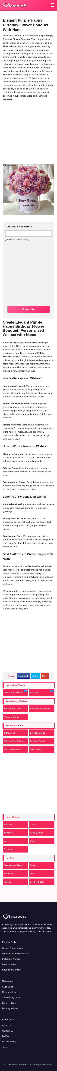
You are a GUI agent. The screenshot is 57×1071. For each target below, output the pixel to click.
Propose (7, 849)
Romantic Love (9, 992)
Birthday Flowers (11, 749)
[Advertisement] (28, 131)
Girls (32, 873)
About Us (6, 1025)
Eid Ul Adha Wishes (13, 692)
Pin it (44, 676)
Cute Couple (8, 986)
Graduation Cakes (12, 865)
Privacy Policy (9, 1041)
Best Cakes (35, 749)
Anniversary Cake (12, 708)
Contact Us (7, 1031)
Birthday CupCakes (13, 741)
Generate (28, 309)
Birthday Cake (9, 1003)
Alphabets (8, 832)
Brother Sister (37, 882)
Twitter (35, 676)
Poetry (33, 841)
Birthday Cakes (37, 733)
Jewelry (7, 882)
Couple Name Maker (12, 948)
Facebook (23, 676)
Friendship (8, 873)
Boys (32, 865)
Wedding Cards (11, 717)
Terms (5, 1047)
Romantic (8, 824)
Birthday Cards (37, 741)
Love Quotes (36, 832)
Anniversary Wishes (40, 708)
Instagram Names (11, 959)
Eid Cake (34, 692)
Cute (32, 824)
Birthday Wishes (10, 1008)
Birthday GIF (9, 733)
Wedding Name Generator (15, 953)
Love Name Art (9, 964)
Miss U (6, 841)
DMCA (5, 1036)
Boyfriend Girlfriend (12, 969)
